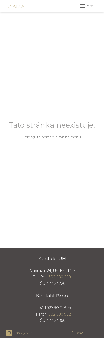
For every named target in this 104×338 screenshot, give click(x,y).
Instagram (23, 333)
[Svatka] (16, 6)
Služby (77, 333)
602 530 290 (59, 277)
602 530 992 (59, 314)
